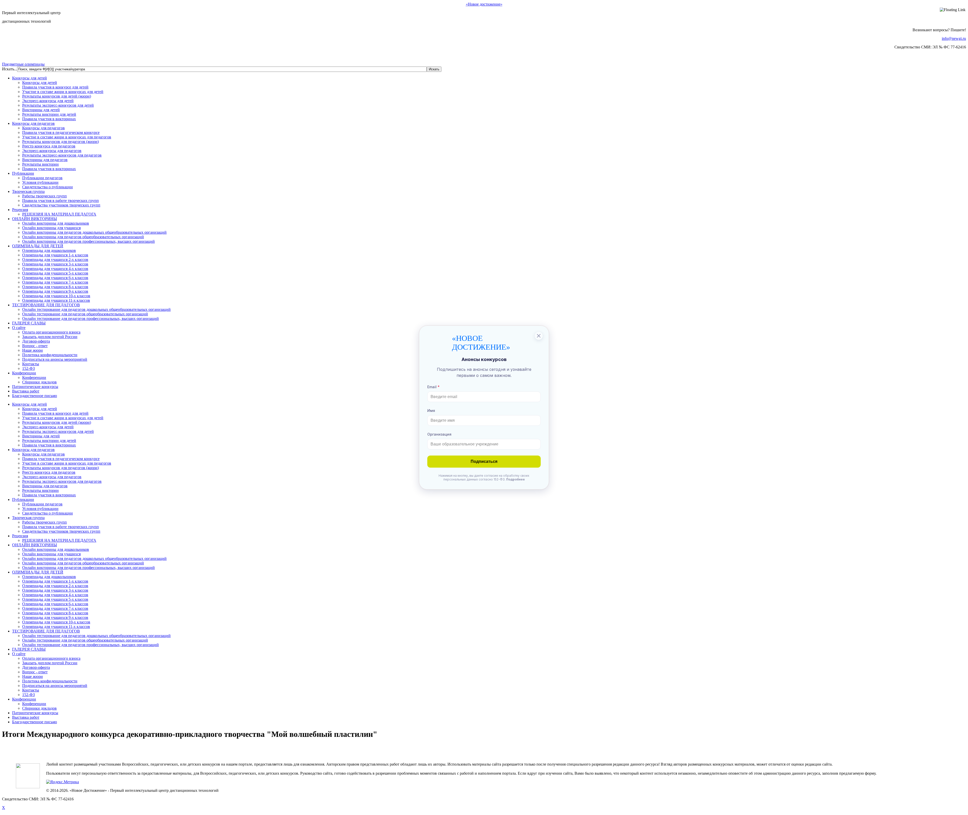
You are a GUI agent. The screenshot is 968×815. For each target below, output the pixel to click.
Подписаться (484, 461)
